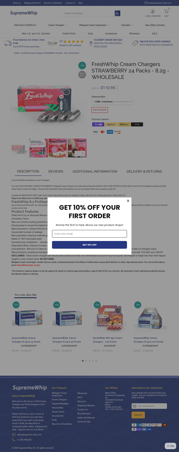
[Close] (128, 200)
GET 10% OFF (90, 244)
